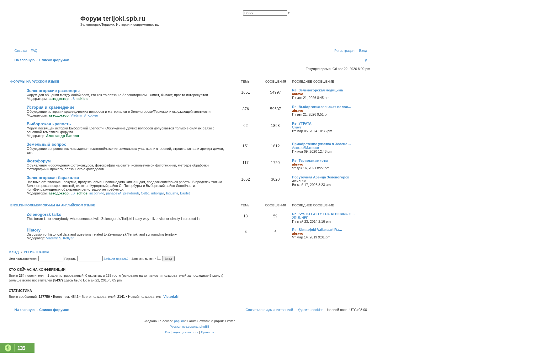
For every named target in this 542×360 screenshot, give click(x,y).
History (33, 230)
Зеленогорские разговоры (53, 90)
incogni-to (96, 193)
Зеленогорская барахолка (53, 177)
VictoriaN (170, 296)
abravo (297, 94)
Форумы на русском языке (34, 81)
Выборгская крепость (49, 124)
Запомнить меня (144, 258)
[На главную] (45, 26)
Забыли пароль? (116, 258)
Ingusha (172, 193)
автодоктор (59, 99)
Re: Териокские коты (310, 160)
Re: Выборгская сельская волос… (321, 107)
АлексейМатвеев (305, 148)
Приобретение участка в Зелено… (321, 144)
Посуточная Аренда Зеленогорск (320, 177)
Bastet (185, 193)
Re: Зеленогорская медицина (317, 90)
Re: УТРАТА (301, 123)
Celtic (145, 193)
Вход (14, 252)
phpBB (179, 321)
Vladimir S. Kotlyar (84, 115)
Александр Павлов (62, 136)
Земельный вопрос (46, 144)
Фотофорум (39, 161)
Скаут (296, 127)
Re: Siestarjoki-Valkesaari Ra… (317, 230)
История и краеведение (50, 107)
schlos (82, 99)
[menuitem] (33, 50)
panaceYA (113, 193)
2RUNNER (300, 218)
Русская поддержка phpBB (190, 326)
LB (73, 99)
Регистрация (36, 252)
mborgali (157, 193)
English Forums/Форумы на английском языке (52, 205)
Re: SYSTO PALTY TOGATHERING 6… (323, 214)
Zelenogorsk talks (44, 214)
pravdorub (131, 193)
